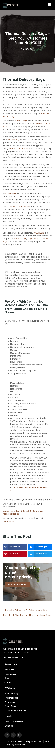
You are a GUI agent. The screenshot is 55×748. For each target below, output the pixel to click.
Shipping (8, 726)
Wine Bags (9, 702)
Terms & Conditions (13, 721)
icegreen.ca (9, 521)
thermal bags (21, 120)
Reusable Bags (11, 693)
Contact (8, 682)
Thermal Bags (11, 698)
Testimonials (10, 674)
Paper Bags (10, 706)
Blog (6, 678)
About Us (9, 669)
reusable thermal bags (18, 206)
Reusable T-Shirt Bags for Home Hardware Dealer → (27, 616)
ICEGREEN (10, 193)
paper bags (33, 238)
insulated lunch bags (19, 148)
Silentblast (20, 744)
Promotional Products (15, 710)
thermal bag (13, 139)
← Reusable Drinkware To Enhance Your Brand (26, 610)
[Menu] (49, 5)
